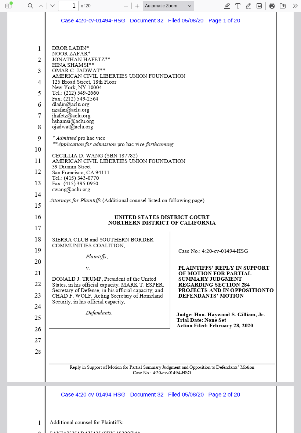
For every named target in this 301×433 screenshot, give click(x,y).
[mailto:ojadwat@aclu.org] (72, 126)
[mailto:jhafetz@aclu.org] (71, 115)
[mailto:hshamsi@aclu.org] (73, 121)
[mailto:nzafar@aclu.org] (71, 110)
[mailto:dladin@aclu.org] (70, 104)
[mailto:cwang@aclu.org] (71, 189)
